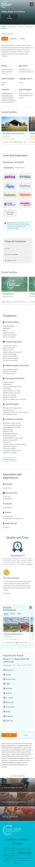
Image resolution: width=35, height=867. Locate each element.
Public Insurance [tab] (20, 167)
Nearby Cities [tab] (8, 665)
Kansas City (10, 670)
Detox (11, 96)
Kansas (11, 659)
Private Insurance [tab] (8, 167)
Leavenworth (10, 707)
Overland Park (10, 679)
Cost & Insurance (12, 26)
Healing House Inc (9, 294)
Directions (4, 74)
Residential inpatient (7, 93)
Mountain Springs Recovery (13, 634)
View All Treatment (9, 459)
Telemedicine (5, 96)
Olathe (8, 684)
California (12, 614)
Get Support (23, 839)
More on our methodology (27, 564)
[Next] (33, 131)
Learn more (6, 593)
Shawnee (9, 693)
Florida (19, 614)
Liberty (8, 711)
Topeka (8, 675)
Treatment (20, 26)
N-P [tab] (29, 665)
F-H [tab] (18, 665)
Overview (3, 26)
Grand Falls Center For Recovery (13, 133)
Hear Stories (12, 839)
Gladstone (9, 716)
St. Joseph (9, 698)
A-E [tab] (14, 665)
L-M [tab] (26, 665)
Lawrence (9, 688)
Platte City (9, 721)
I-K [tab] (22, 665)
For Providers (17, 843)
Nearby (6, 614)
